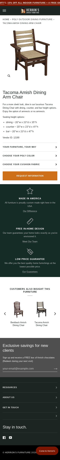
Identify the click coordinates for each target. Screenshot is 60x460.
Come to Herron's (47, 451)
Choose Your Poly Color (19, 156)
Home (6, 19)
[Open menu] (8, 10)
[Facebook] (4, 437)
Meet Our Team (30, 241)
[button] (30, 416)
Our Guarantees (30, 272)
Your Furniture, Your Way (19, 147)
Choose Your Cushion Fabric (21, 164)
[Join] (52, 368)
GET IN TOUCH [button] (11, 407)
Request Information (30, 176)
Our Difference (30, 211)
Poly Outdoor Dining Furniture (32, 19)
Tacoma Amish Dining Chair (41, 323)
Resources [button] (10, 387)
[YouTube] (10, 437)
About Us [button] (8, 397)
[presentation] (5, 314)
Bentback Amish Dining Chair (18, 323)
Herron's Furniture (18, 452)
